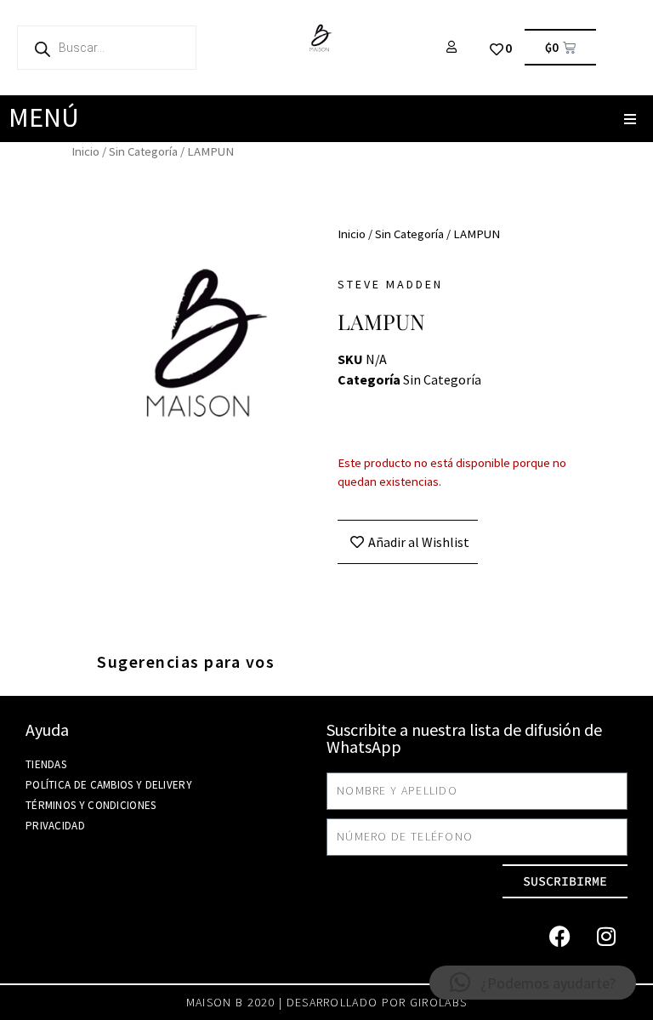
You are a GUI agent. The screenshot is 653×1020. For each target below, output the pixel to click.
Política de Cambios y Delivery (109, 785)
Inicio (85, 151)
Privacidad (55, 825)
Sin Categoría (143, 151)
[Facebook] (559, 936)
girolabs (438, 1002)
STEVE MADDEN (390, 284)
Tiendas (46, 764)
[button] (629, 119)
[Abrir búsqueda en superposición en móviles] (107, 47)
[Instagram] (606, 936)
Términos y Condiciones (91, 805)
